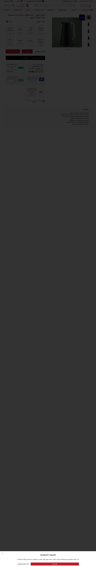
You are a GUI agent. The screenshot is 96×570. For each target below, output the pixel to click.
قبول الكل (54, 564)
